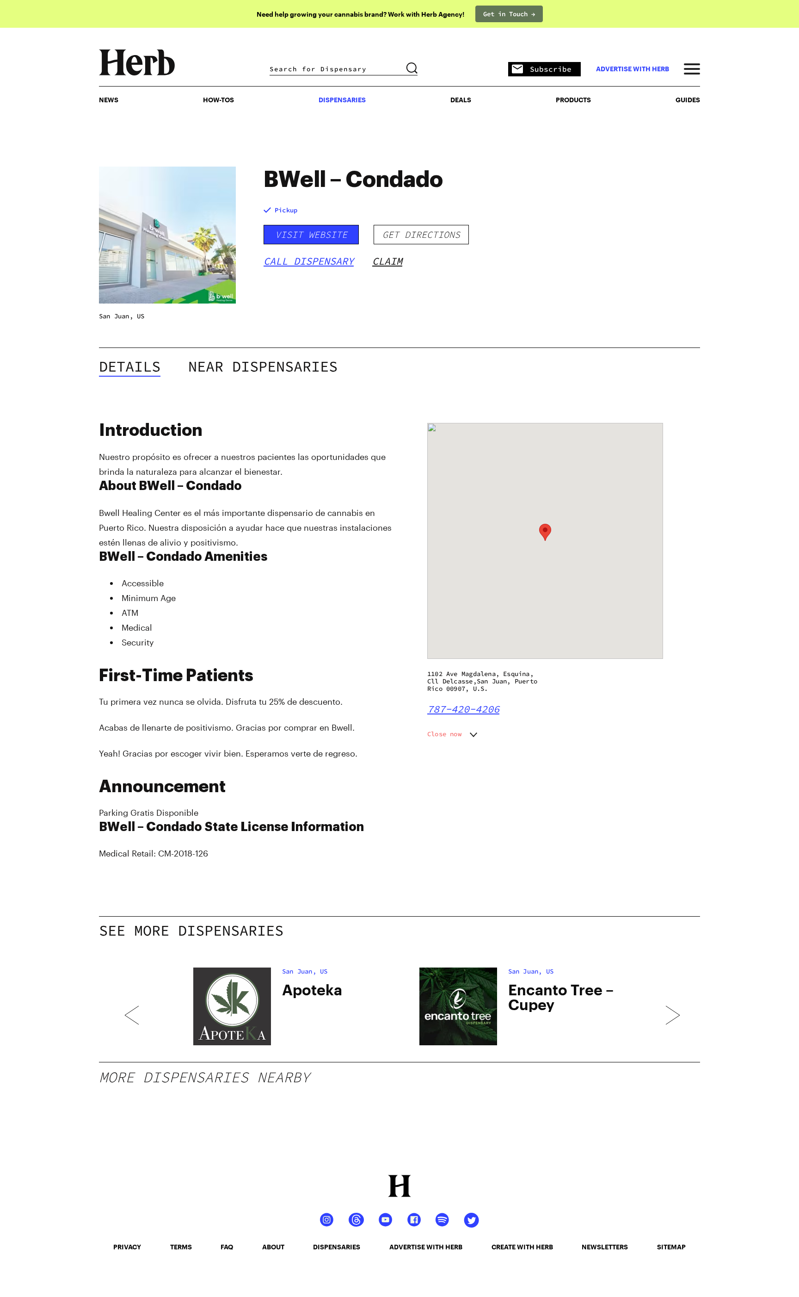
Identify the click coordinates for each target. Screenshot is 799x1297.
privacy (127, 1247)
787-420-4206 (463, 708)
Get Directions (421, 234)
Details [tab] (129, 366)
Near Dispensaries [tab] (263, 366)
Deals (460, 100)
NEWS (108, 100)
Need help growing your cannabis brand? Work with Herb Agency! (360, 14)
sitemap (671, 1247)
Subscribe (551, 69)
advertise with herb (632, 69)
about (273, 1247)
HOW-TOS (218, 100)
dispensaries (336, 1247)
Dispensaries (342, 100)
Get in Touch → (509, 14)
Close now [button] (444, 734)
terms (181, 1247)
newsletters (605, 1247)
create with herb (522, 1247)
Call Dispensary (309, 261)
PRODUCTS (573, 100)
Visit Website (311, 234)
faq (227, 1247)
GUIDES (688, 100)
